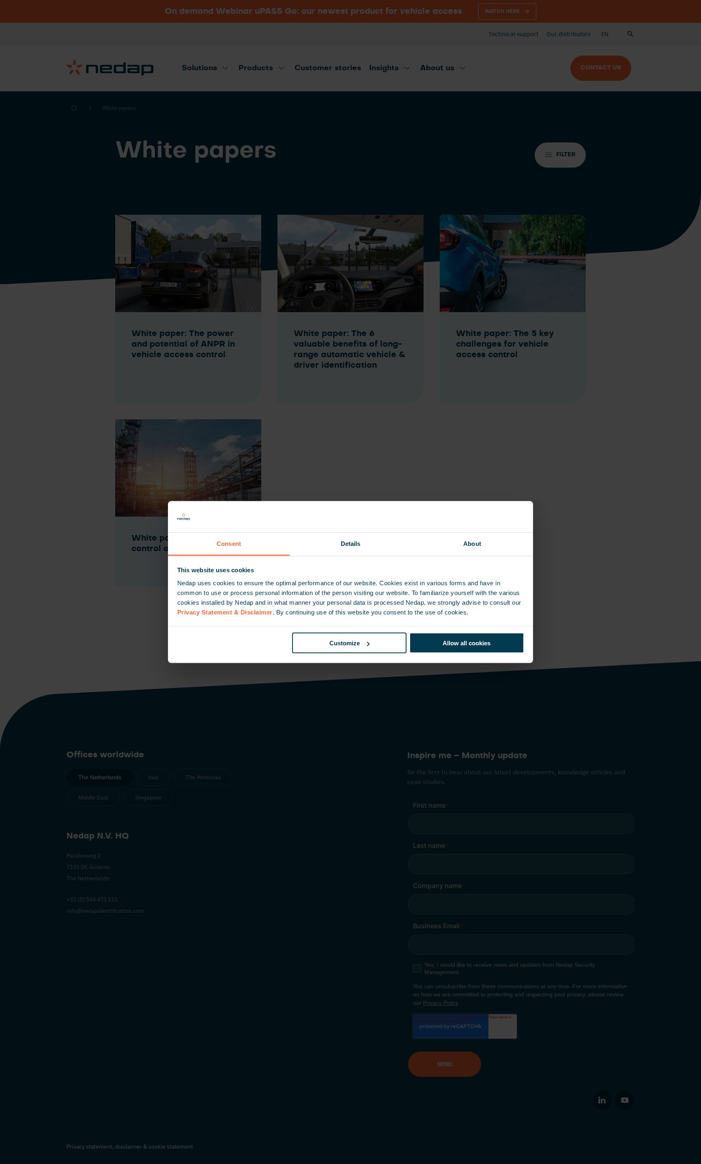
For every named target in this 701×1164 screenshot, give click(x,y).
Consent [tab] (229, 543)
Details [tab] (351, 543)
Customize (344, 643)
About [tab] (472, 543)
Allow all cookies (466, 643)
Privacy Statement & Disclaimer (225, 611)
